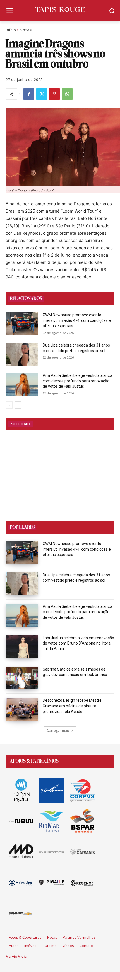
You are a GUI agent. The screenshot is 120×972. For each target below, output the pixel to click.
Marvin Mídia (16, 956)
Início (11, 30)
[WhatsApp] (67, 94)
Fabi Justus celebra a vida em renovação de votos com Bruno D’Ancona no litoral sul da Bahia (78, 643)
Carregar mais (58, 730)
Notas (26, 30)
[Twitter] (41, 94)
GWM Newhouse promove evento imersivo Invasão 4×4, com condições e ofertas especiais (77, 320)
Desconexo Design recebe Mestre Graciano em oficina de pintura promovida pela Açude (72, 706)
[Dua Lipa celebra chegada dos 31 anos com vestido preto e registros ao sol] (22, 354)
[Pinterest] (54, 94)
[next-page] (18, 405)
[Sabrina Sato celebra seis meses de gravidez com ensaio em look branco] (22, 678)
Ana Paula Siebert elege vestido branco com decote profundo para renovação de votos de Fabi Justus (77, 381)
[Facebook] (28, 94)
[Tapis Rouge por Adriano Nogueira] (60, 9)
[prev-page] (9, 405)
